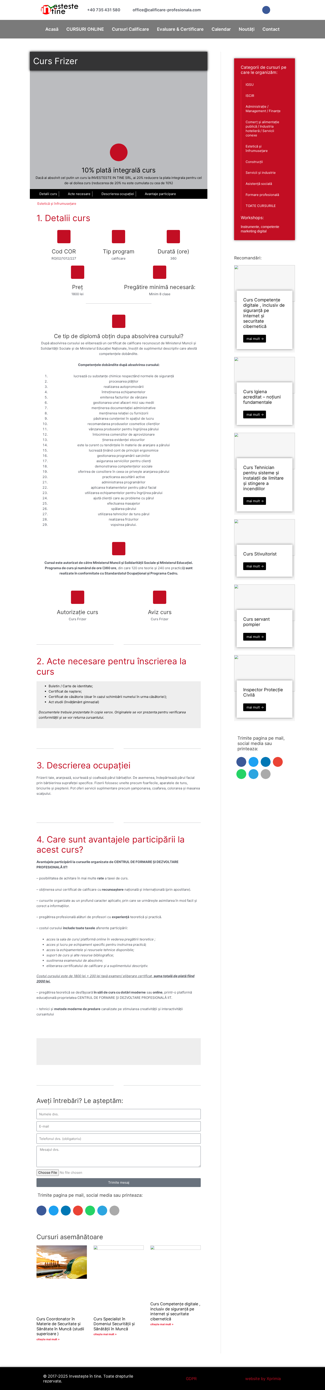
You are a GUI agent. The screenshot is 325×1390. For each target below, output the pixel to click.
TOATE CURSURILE (261, 206)
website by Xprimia (263, 1378)
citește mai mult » (48, 1339)
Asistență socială (259, 184)
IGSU (250, 84)
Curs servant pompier (256, 622)
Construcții (254, 162)
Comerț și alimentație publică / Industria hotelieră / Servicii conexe (262, 128)
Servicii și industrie (261, 172)
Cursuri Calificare (130, 29)
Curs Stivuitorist (260, 554)
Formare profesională (262, 195)
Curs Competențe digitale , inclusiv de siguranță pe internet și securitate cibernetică (175, 1311)
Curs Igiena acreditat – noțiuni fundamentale (262, 397)
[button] (41, 1211)
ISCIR (250, 96)
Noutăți (246, 29)
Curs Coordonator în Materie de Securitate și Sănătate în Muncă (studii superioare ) (60, 1326)
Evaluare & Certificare (180, 29)
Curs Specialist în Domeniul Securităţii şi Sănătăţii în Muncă (114, 1324)
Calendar (221, 29)
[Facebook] (266, 10)
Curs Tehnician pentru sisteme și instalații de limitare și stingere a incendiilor (263, 478)
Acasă (51, 29)
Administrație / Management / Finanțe (263, 108)
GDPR (191, 1378)
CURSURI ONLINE (85, 29)
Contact (271, 29)
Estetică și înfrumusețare (56, 203)
